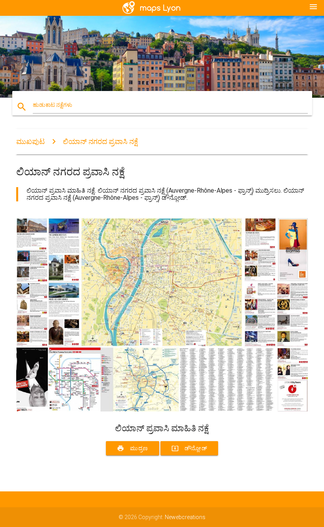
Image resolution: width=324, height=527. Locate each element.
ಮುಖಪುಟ (30, 141)
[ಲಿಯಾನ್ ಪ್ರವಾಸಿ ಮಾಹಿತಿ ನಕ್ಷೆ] (162, 409)
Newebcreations (185, 517)
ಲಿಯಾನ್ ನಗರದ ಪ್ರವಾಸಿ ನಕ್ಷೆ (100, 141)
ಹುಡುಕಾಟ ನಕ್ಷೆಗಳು (52, 105)
